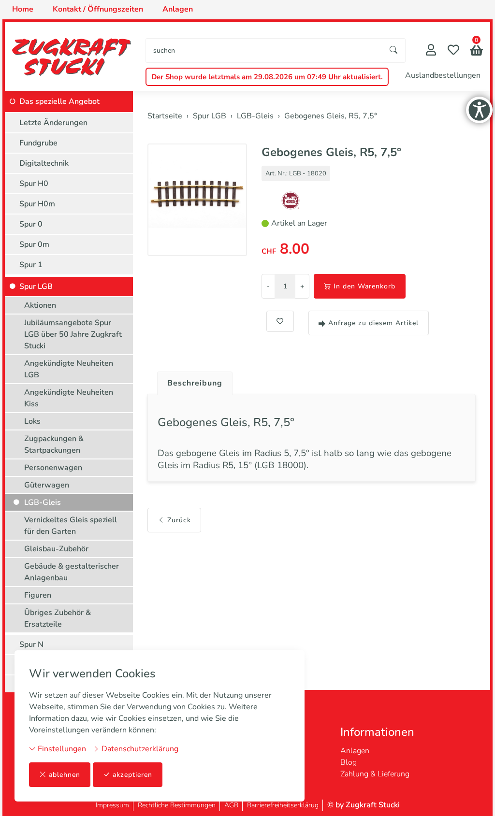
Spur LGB (36, 286)
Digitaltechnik (44, 163)
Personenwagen (53, 467)
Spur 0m (34, 244)
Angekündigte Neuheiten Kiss (68, 398)
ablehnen (64, 774)
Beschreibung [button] (194, 383)
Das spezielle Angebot (59, 101)
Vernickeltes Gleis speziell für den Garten (70, 526)
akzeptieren (132, 774)
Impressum (112, 805)
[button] (476, 51)
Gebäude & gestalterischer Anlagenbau (71, 572)
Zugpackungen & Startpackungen (54, 444)
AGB (231, 805)
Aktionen (40, 305)
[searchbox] (264, 50)
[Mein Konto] (431, 51)
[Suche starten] (394, 50)
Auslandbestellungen (442, 75)
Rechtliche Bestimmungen (177, 805)
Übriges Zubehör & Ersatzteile (57, 618)
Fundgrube (38, 143)
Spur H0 (33, 183)
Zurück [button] (179, 520)
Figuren (37, 595)
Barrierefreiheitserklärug (283, 805)
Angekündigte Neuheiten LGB (68, 369)
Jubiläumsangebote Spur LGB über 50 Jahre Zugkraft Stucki (73, 334)
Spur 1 (31, 264)
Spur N (31, 644)
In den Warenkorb (364, 286)
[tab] (191, 381)
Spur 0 (31, 224)
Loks (32, 421)
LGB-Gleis (42, 502)
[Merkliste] (453, 51)
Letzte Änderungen (53, 122)
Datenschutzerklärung (139, 749)
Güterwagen (46, 485)
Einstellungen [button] (61, 749)
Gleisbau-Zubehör (56, 549)
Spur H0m (37, 204)
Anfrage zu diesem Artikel (373, 323)
